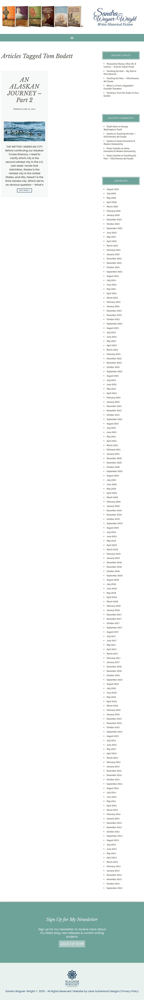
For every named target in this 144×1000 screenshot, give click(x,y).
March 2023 (112, 349)
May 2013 (111, 853)
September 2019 (114, 523)
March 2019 (112, 549)
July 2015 (111, 740)
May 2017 (111, 645)
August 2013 (113, 840)
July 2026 (111, 193)
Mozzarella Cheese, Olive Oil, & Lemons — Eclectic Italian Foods (120, 65)
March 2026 (112, 206)
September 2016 (114, 679)
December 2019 (114, 510)
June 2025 (112, 232)
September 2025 (114, 228)
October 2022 (113, 367)
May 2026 (111, 197)
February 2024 (114, 302)
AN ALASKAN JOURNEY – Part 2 (24, 90)
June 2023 (112, 336)
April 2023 (112, 345)
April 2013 (112, 857)
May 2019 (111, 540)
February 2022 (114, 397)
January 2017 (113, 662)
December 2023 (114, 310)
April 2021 (112, 441)
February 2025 (114, 250)
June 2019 (112, 536)
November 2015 (114, 723)
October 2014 (113, 779)
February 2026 (114, 211)
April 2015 (112, 753)
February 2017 (114, 658)
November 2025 (114, 219)
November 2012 (114, 879)
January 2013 (113, 870)
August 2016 (113, 684)
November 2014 (114, 775)
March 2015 (112, 757)
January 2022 (113, 402)
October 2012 (113, 883)
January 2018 (113, 610)
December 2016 (114, 666)
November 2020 (114, 462)
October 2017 (113, 623)
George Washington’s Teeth (116, 128)
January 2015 (113, 766)
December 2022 (114, 358)
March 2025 (112, 245)
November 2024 (114, 263)
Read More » (24, 190)
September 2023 (114, 323)
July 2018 (111, 584)
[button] (72, 37)
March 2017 (112, 653)
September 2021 (114, 419)
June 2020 (112, 484)
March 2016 (112, 705)
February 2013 (114, 866)
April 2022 (112, 393)
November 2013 (114, 827)
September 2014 (114, 784)
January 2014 (113, 818)
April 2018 (112, 597)
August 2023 (113, 328)
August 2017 (113, 632)
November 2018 (114, 566)
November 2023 (114, 315)
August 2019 (113, 527)
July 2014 (111, 792)
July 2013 (111, 844)
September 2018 (114, 575)
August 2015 (113, 736)
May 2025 (111, 237)
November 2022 (114, 362)
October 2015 (113, 727)
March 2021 (112, 445)
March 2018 (112, 601)
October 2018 (113, 571)
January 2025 (113, 254)
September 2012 (114, 888)
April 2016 (112, 701)
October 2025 (113, 224)
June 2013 (112, 849)
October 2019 (113, 519)
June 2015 (112, 744)
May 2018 (111, 593)
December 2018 (114, 562)
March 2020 (112, 497)
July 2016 (111, 688)
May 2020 (111, 488)
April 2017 (112, 649)
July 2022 (111, 380)
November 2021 (114, 410)
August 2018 (113, 579)
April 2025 (112, 241)
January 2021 (113, 454)
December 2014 (114, 770)
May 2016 (111, 697)
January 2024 (113, 306)
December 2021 (114, 406)
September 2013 (114, 836)
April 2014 (112, 805)
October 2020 (113, 467)
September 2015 (114, 731)
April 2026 (112, 202)
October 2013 (113, 831)
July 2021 (111, 427)
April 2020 (112, 493)
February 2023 (114, 354)
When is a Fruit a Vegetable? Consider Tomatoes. (118, 87)
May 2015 (111, 749)
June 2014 (112, 796)
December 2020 (114, 458)
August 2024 (113, 276)
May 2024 (111, 289)
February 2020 (114, 501)
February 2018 (114, 606)
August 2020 (113, 475)
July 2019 (111, 532)
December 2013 (114, 823)
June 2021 (112, 432)
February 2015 (114, 762)
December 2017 (114, 614)
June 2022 (112, 384)
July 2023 (111, 332)
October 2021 (113, 415)
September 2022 (114, 371)
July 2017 (111, 636)
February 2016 (114, 710)
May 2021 (111, 436)
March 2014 (112, 810)
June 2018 (112, 588)
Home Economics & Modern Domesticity (119, 142)
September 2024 (114, 271)
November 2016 (114, 671)
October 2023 (113, 319)
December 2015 (114, 718)
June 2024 (112, 284)
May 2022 (111, 388)
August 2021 (113, 423)
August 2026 (113, 189)
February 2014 (114, 814)
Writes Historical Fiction (115, 24)
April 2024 (112, 293)
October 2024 (113, 267)
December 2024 (114, 258)
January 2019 (113, 558)
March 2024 (112, 297)
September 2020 (114, 471)
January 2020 (113, 506)
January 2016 (113, 714)
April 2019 (112, 545)
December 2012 (114, 875)
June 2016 (112, 692)
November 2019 (114, 514)
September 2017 (114, 627)
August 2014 (113, 788)
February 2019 (114, 554)
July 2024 (111, 280)
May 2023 (111, 341)
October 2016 (113, 675)
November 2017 (114, 618)
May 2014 (111, 801)
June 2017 (112, 640)
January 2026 (113, 215)
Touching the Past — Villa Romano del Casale (120, 135)
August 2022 (113, 375)
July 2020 (111, 480)
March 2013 (112, 862)
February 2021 (114, 449)
